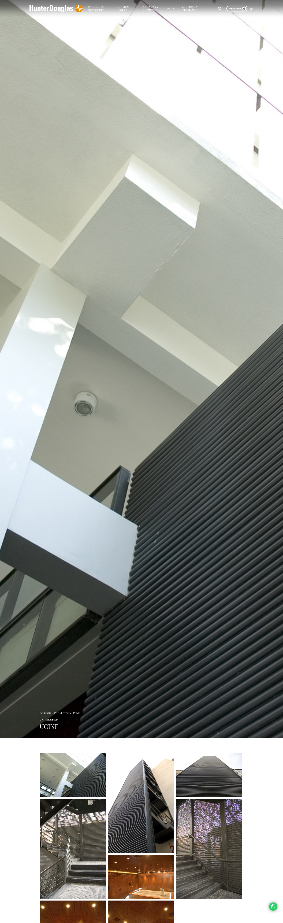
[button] (252, 8)
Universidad (49, 719)
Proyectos (61, 713)
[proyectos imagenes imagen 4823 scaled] (209, 849)
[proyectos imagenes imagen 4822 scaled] (73, 849)
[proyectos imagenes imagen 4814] (141, 877)
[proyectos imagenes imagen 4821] (209, 775)
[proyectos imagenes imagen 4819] (73, 775)
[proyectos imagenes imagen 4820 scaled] (141, 803)
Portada (46, 713)
